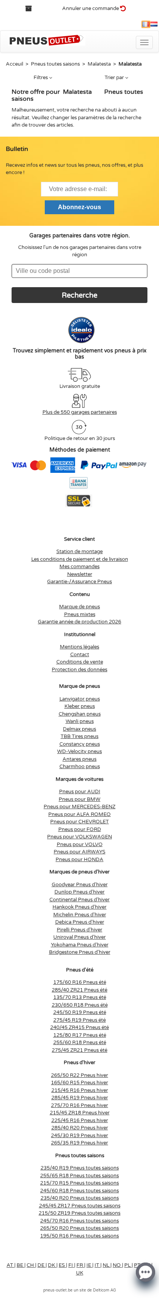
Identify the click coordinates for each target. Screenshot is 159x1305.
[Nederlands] (154, 24)
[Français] (145, 24)
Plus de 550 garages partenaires (79, 412)
